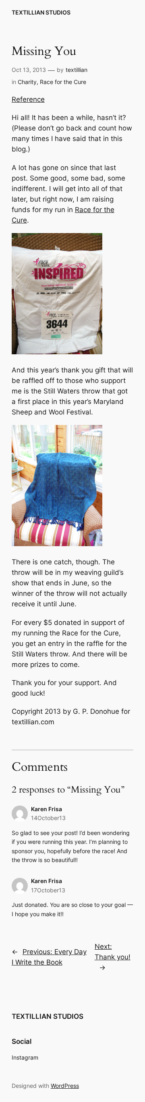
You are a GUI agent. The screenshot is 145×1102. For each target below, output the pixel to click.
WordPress (65, 1085)
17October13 (48, 890)
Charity (27, 81)
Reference (28, 99)
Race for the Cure (63, 81)
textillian (76, 69)
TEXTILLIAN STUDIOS (41, 12)
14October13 (48, 817)
